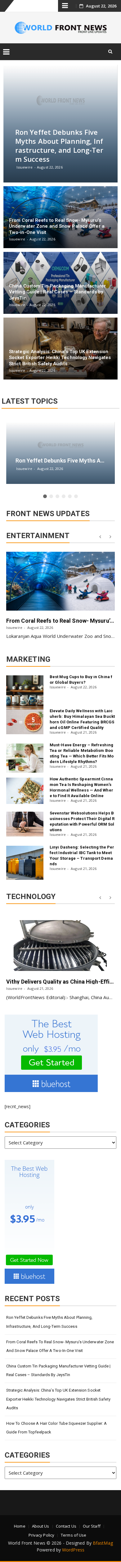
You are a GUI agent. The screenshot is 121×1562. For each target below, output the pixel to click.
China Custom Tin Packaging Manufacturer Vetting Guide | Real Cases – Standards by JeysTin (58, 1370)
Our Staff (92, 1526)
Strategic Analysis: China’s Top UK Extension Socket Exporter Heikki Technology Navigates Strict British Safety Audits (58, 1399)
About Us (40, 1526)
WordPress (73, 1550)
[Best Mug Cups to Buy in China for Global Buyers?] (24, 692)
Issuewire (14, 627)
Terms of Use (73, 1535)
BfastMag (103, 1543)
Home (19, 1526)
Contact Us (66, 1526)
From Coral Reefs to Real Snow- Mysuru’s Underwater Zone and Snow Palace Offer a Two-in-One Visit (60, 1346)
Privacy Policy (41, 1535)
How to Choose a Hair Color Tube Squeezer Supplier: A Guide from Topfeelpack (56, 1428)
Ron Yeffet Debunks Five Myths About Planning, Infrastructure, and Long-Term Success (49, 1322)
